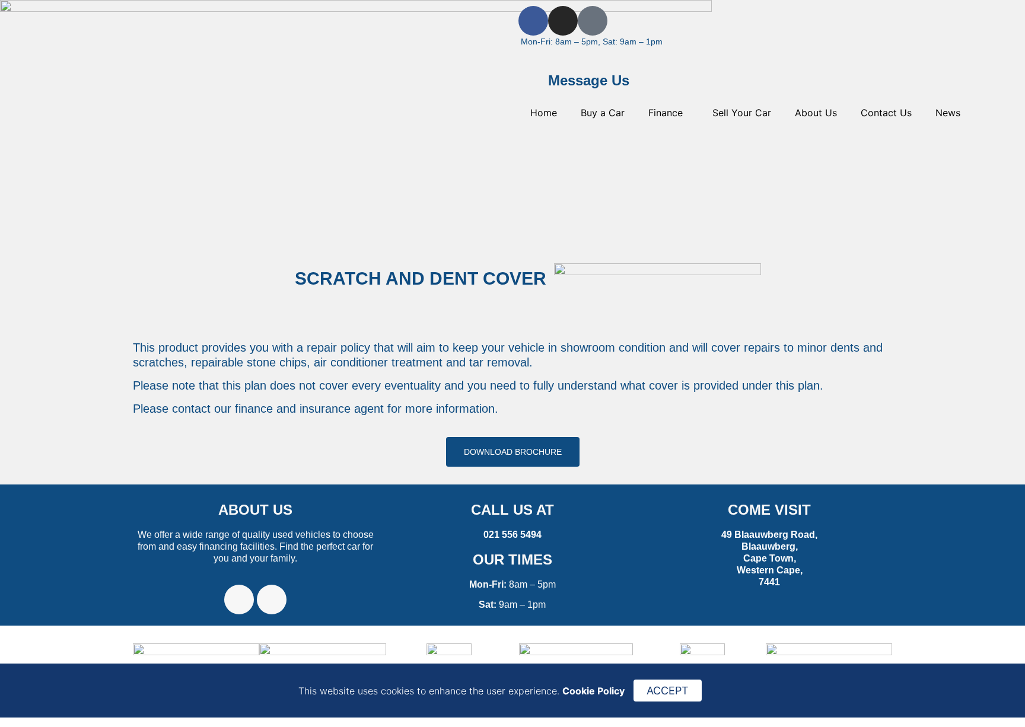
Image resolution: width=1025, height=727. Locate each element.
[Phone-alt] (592, 21)
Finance (665, 113)
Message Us (588, 80)
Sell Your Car (741, 113)
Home (543, 113)
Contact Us (886, 113)
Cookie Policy (593, 691)
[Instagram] (563, 21)
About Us (816, 113)
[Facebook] (533, 21)
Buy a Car (603, 113)
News (947, 113)
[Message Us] (533, 82)
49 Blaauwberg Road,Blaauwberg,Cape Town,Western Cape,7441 (769, 558)
